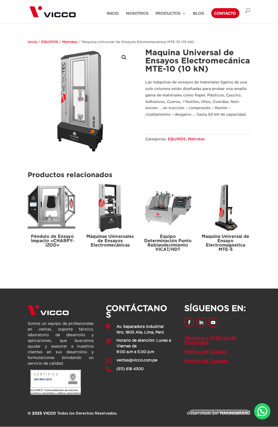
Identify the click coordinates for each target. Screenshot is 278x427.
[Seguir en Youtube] (213, 322)
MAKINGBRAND (235, 413)
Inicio (32, 42)
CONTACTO (225, 13)
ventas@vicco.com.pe (136, 360)
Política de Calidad (205, 352)
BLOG (198, 13)
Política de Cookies (206, 361)
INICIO (113, 13)
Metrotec (70, 42)
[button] (124, 57)
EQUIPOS (49, 42)
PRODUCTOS (168, 13)
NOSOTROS (137, 13)
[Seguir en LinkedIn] (201, 322)
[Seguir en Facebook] (189, 322)
